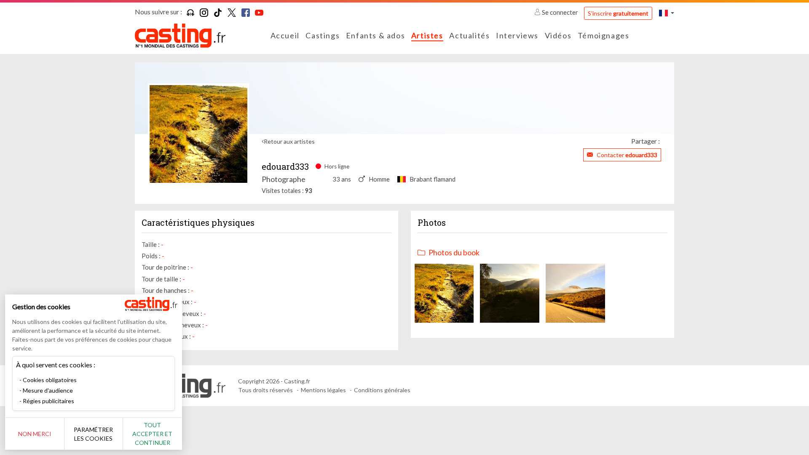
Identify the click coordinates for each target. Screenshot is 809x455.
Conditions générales (382, 389)
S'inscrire (618, 13)
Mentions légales (323, 389)
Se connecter (560, 12)
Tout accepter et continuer (152, 433)
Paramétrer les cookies (93, 434)
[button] (666, 13)
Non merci (34, 433)
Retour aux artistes (289, 141)
